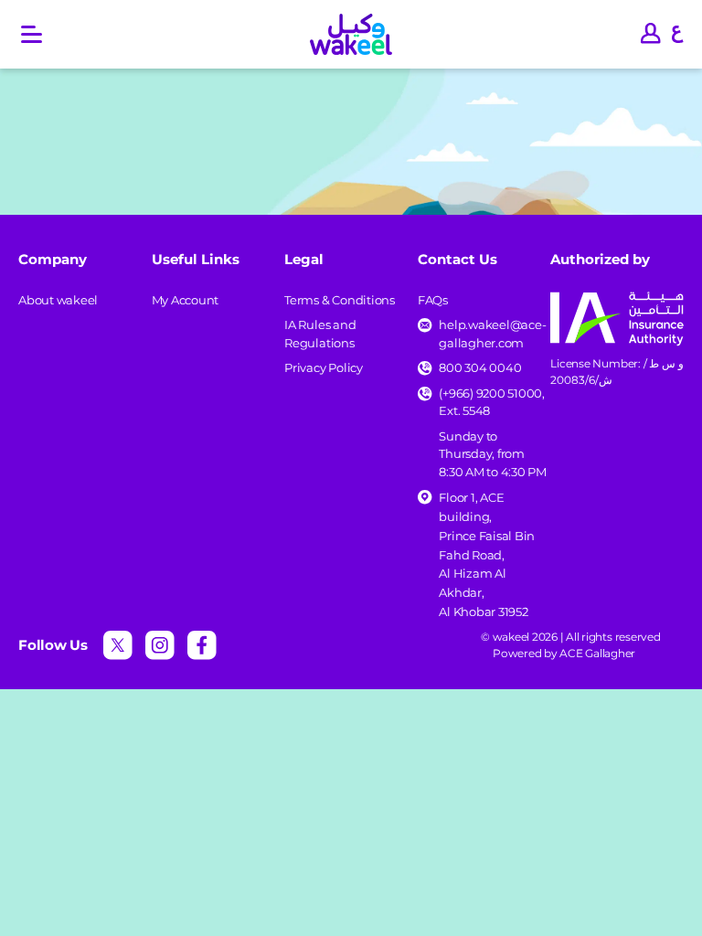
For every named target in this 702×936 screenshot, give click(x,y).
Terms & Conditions (339, 299)
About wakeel (58, 299)
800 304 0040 (480, 367)
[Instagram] (160, 645)
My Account (185, 299)
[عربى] (678, 35)
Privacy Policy (323, 367)
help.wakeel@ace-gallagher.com (492, 333)
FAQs (433, 299)
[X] (117, 645)
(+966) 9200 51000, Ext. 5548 (492, 402)
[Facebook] (202, 645)
